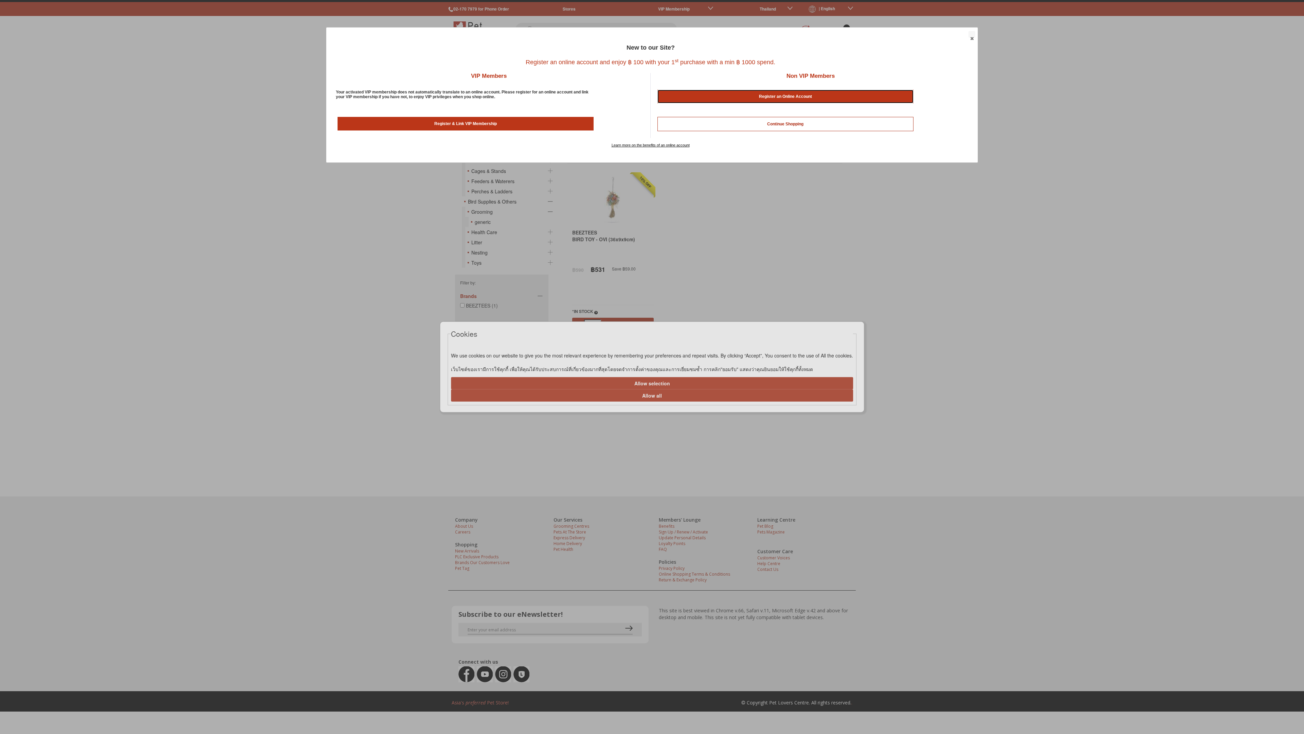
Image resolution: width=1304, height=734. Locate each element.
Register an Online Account (785, 96)
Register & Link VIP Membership (465, 123)
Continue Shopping (785, 124)
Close (971, 34)
